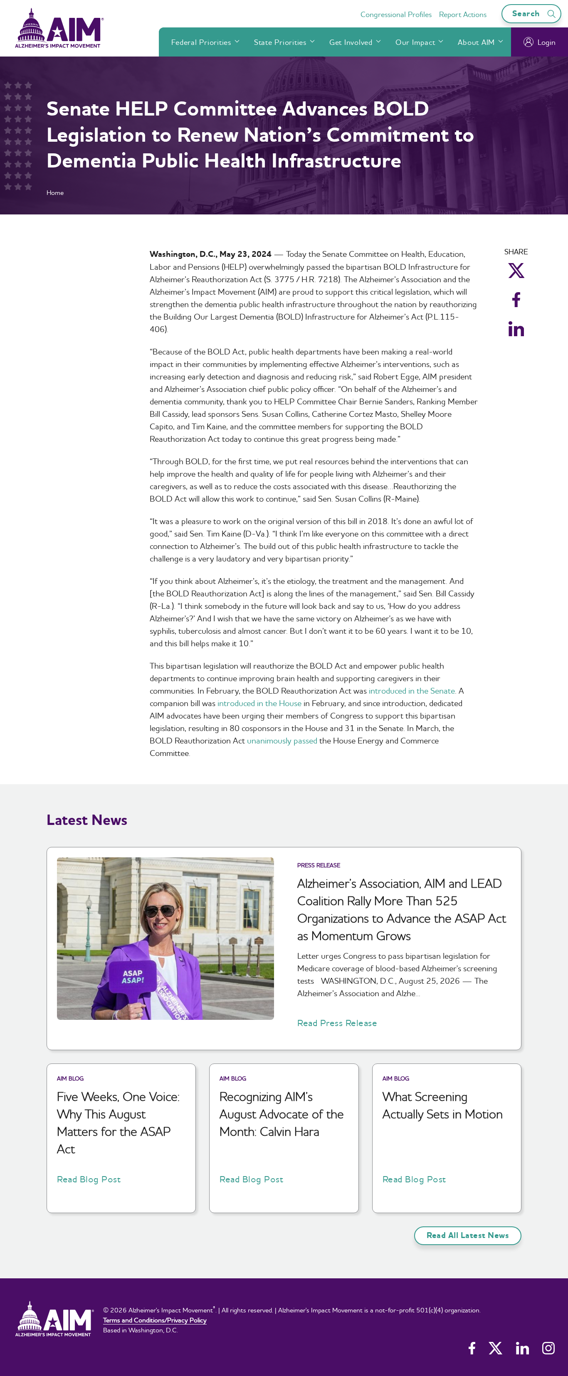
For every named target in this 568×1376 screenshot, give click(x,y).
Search (527, 13)
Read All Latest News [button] (468, 1235)
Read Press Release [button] (337, 1023)
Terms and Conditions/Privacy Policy (155, 1320)
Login (547, 42)
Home (55, 192)
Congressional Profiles (396, 14)
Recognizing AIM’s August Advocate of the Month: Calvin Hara (282, 1114)
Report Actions (463, 14)
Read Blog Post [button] (89, 1179)
